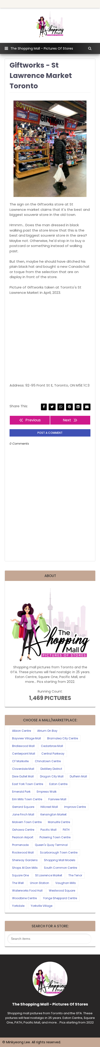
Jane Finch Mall (23, 814)
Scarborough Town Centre (58, 852)
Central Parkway (52, 754)
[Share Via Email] (86, 407)
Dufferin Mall (78, 776)
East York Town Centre (27, 784)
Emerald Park (21, 792)
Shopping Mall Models (59, 860)
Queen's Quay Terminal (51, 845)
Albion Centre (21, 731)
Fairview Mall (57, 799)
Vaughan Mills (65, 883)
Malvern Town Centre (27, 822)
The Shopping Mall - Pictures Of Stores (41, 48)
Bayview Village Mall (26, 738)
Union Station (39, 883)
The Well (18, 883)
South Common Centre (60, 868)
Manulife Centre (59, 822)
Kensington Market (53, 814)
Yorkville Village (41, 906)
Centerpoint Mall (23, 754)
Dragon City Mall (51, 776)
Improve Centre (75, 807)
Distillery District (51, 769)
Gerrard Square (23, 807)
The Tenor (75, 875)
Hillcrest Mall (49, 807)
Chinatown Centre (48, 761)
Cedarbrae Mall (52, 746)
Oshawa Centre (23, 830)
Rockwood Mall (23, 852)
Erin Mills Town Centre (27, 799)
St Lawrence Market (48, 875)
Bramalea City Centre (62, 738)
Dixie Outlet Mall (23, 776)
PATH (66, 830)
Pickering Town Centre (55, 837)
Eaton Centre (58, 784)
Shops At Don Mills (25, 868)
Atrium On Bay (47, 731)
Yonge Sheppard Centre (60, 898)
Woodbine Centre (24, 898)
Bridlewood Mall (23, 746)
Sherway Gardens (25, 860)
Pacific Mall (48, 830)
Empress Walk (47, 792)
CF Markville (20, 761)
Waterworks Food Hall (27, 890)
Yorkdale (18, 906)
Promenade (20, 845)
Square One (20, 875)
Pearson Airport (22, 837)
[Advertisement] (50, 339)
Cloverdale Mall (23, 769)
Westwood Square (62, 890)
